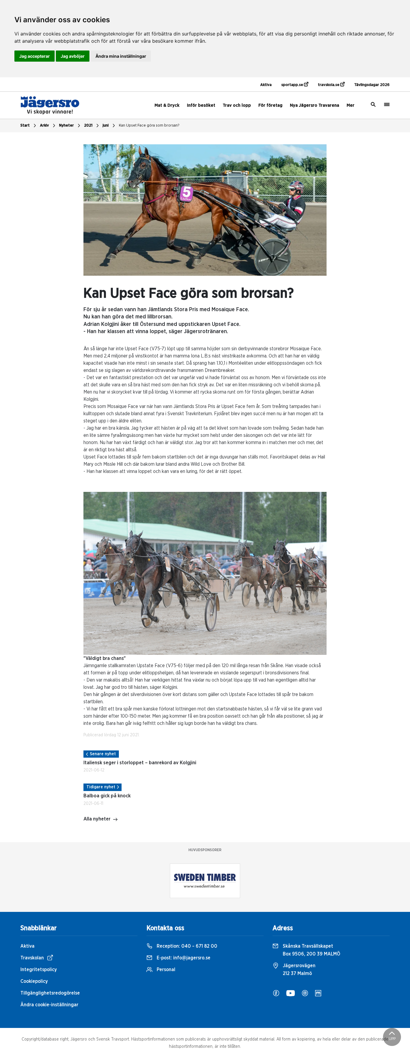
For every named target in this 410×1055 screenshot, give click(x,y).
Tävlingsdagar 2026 (372, 85)
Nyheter (66, 125)
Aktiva (266, 85)
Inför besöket (201, 105)
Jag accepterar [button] (34, 56)
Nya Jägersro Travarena (314, 105)
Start (25, 125)
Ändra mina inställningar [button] (120, 56)
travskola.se (329, 85)
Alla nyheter (96, 819)
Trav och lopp (237, 105)
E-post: (182, 957)
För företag (270, 105)
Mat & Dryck (167, 105)
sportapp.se (292, 85)
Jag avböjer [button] (73, 56)
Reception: (186, 946)
